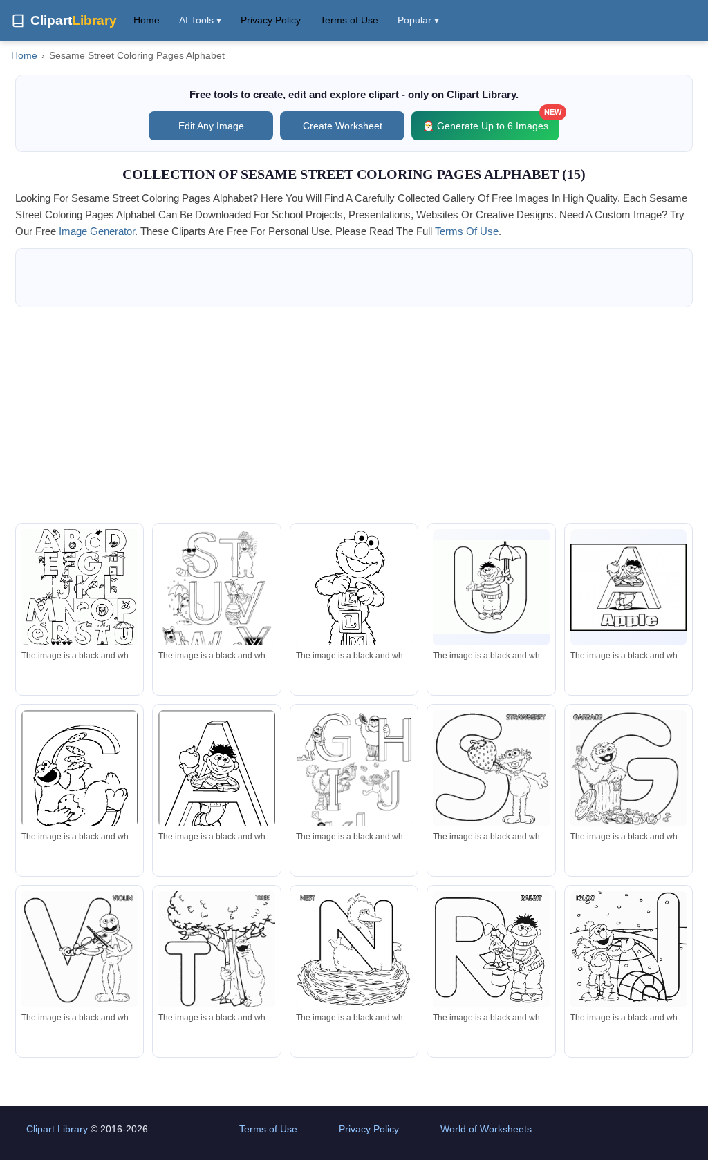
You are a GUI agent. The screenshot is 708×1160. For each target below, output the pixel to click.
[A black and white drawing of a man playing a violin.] (79, 949)
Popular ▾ (418, 20)
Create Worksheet (342, 125)
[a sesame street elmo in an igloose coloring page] (628, 949)
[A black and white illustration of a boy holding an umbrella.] (491, 587)
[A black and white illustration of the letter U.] (216, 604)
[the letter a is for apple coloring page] (628, 587)
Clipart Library (57, 1128)
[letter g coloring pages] (628, 768)
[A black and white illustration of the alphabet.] (79, 598)
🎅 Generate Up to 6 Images (490, 121)
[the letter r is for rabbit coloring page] (491, 949)
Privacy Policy (271, 20)
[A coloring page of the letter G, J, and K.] (354, 788)
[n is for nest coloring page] (354, 949)
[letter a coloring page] (216, 786)
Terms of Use (349, 20)
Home (146, 20)
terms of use (467, 231)
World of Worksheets (486, 1128)
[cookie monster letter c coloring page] (79, 786)
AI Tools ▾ (200, 20)
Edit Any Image (211, 125)
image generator (97, 231)
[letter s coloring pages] (491, 768)
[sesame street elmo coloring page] (354, 604)
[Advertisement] (354, 415)
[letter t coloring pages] (216, 949)
